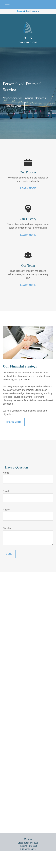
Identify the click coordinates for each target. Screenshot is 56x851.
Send (9, 554)
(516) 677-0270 (31, 842)
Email (6, 491)
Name (6, 472)
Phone (6, 509)
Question (7, 528)
